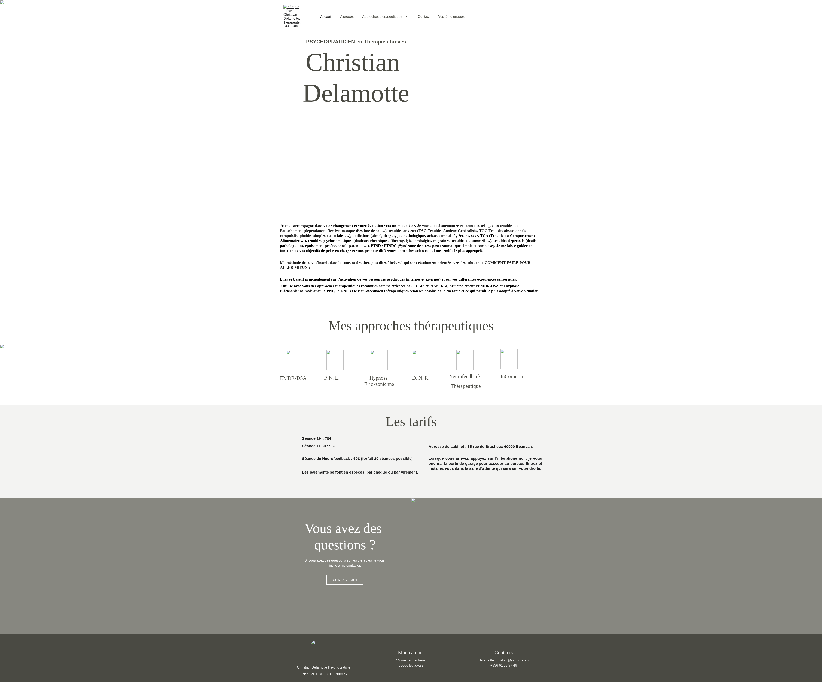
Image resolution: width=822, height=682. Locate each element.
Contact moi (345, 580)
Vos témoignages (451, 16)
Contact (424, 16)
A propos (347, 16)
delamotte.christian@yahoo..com (504, 660)
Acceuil (326, 16)
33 (494, 665)
